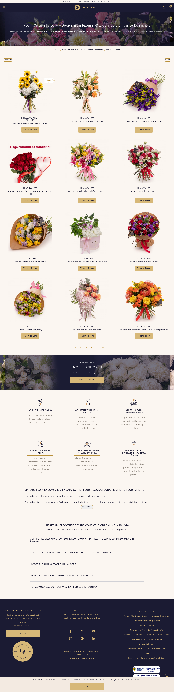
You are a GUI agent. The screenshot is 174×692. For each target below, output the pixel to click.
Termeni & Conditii (136, 649)
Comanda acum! (87, 380)
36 (103, 347)
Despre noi (141, 611)
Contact (153, 611)
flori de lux (84, 7)
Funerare (150, 635)
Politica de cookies (157, 649)
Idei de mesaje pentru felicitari (151, 658)
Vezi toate (87, 507)
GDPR (146, 653)
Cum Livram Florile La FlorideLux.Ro (146, 630)
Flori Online (163, 635)
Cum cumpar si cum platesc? (146, 621)
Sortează (8, 60)
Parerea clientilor (146, 625)
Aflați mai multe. (132, 680)
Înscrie (23, 633)
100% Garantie (155, 639)
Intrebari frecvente (160, 616)
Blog (130, 658)
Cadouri (139, 635)
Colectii (127, 635)
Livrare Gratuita (138, 639)
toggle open (4, 7)
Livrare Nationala (146, 644)
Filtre (167, 60)
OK (87, 687)
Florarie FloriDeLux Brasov (136, 616)
